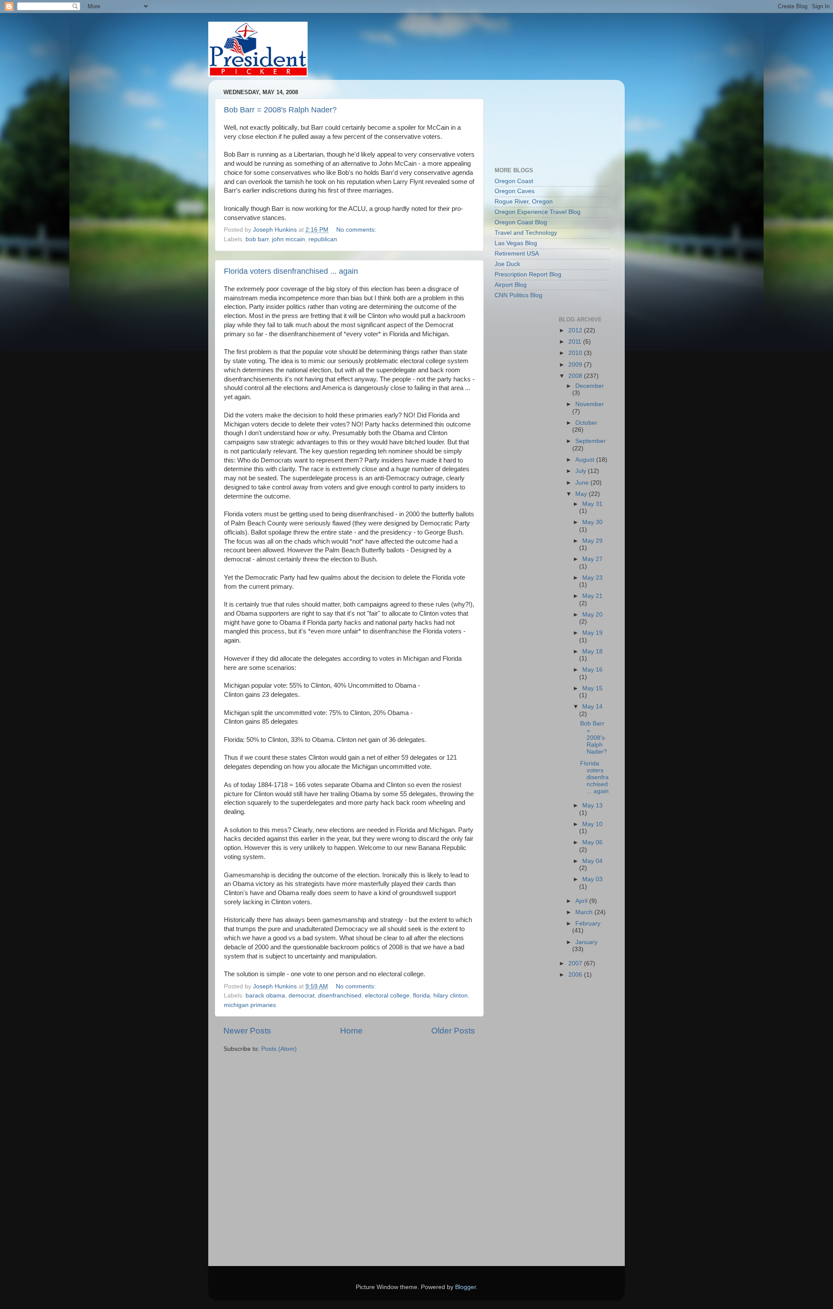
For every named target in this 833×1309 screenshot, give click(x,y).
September (590, 441)
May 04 (592, 861)
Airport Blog (511, 285)
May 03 (592, 879)
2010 (576, 353)
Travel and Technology (526, 233)
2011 (575, 341)
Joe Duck (507, 264)
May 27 (592, 559)
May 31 (592, 504)
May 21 (592, 596)
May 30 (592, 522)
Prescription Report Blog (528, 274)
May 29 (592, 541)
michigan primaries (250, 1005)
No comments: (357, 229)
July (581, 471)
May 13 (592, 805)
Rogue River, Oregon (524, 201)
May (582, 494)
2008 (576, 376)
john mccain (288, 239)
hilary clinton (450, 995)
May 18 (592, 651)
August (585, 459)
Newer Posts (247, 1030)
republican (322, 239)
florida (421, 995)
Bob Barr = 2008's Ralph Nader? (280, 109)
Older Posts (453, 1030)
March (584, 912)
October (586, 423)
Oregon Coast (514, 181)
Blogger (465, 1287)
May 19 (592, 633)
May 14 (592, 706)
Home (351, 1030)
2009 (576, 364)
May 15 (592, 688)
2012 (576, 330)
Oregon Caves (515, 191)
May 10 (592, 824)
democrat (302, 995)
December (589, 386)
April (582, 901)
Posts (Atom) (279, 1049)
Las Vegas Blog (516, 243)
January (586, 942)
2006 (576, 974)
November (589, 404)
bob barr (257, 239)
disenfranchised (339, 995)
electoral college (387, 995)
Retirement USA (517, 253)
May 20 (592, 614)
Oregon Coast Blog (521, 222)
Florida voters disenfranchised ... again (291, 271)
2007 (576, 963)
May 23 (592, 577)
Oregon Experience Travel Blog (537, 212)
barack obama (265, 995)
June (582, 482)
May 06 (592, 842)
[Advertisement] (534, 118)
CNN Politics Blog (518, 295)
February (587, 923)
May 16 (592, 669)
